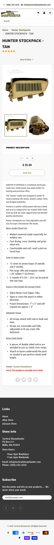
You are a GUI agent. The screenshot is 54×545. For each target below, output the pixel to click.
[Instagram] (20, 508)
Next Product (26, 59)
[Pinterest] (13, 508)
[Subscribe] (48, 497)
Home (5, 30)
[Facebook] (6, 508)
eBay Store (7, 419)
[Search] (50, 21)
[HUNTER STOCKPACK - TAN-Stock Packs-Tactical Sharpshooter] (27, 90)
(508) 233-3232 (12, 5)
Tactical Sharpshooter (22, 366)
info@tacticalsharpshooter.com (37, 5)
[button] (9, 51)
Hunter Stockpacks (21, 30)
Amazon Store (9, 423)
